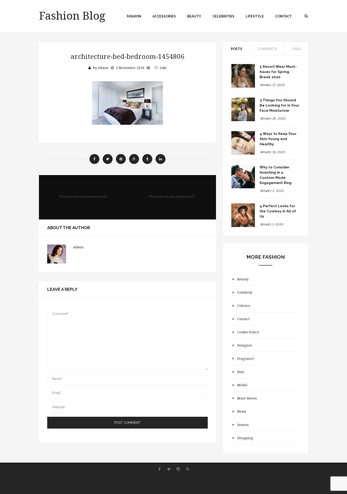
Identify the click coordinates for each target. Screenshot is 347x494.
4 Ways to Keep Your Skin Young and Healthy (278, 139)
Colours (243, 305)
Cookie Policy (248, 332)
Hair (241, 371)
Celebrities (223, 16)
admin (103, 67)
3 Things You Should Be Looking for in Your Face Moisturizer (279, 105)
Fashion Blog (72, 15)
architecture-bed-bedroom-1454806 (127, 56)
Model (242, 385)
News (241, 411)
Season (243, 424)
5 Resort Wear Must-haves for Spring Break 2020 (278, 71)
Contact (283, 16)
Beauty (194, 16)
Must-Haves (247, 398)
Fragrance (245, 358)
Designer (244, 345)
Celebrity (244, 292)
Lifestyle (255, 16)
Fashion (134, 16)
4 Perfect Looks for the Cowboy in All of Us (278, 211)
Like (163, 67)
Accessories (164, 16)
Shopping (245, 438)
